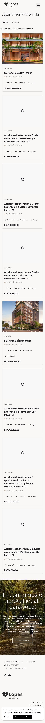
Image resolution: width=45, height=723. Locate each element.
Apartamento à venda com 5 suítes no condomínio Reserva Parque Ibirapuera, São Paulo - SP (21, 138)
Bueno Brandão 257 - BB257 (18, 73)
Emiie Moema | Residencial (17, 340)
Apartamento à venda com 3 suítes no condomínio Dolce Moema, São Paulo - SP (21, 207)
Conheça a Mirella (13, 661)
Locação (15, 22)
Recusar (7, 717)
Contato (30, 661)
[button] (38, 5)
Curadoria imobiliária (15, 669)
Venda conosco (11, 665)
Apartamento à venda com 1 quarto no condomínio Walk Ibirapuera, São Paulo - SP (22, 552)
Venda (5, 22)
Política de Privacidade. (31, 712)
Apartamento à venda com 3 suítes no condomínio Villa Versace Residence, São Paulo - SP (21, 275)
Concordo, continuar (23, 717)
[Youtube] (9, 675)
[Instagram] (4, 675)
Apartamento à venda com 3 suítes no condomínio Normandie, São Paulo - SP (21, 411)
